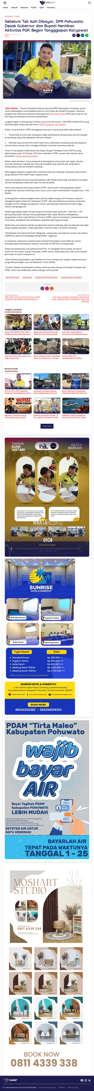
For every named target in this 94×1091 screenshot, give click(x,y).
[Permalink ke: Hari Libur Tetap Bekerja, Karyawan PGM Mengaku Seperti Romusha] (75, 322)
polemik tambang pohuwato (46, 277)
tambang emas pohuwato (71, 277)
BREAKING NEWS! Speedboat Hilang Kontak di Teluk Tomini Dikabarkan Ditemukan (74, 416)
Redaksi (62, 1087)
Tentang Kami (73, 1087)
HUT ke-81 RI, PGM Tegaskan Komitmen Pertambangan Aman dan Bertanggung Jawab (18, 392)
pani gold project (12, 277)
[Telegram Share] (82, 35)
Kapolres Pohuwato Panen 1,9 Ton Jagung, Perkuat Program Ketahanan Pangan (46, 416)
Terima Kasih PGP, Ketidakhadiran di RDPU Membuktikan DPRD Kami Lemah (75, 357)
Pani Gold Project (58, 113)
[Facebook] (42, 288)
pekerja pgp (27, 277)
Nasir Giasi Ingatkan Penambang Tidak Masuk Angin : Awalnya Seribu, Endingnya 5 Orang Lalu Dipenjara (70, 298)
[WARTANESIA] (47, 2)
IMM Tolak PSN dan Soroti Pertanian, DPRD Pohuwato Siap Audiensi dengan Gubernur (22, 297)
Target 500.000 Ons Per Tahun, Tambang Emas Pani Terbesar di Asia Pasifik (18, 333)
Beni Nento (60, 124)
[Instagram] (47, 288)
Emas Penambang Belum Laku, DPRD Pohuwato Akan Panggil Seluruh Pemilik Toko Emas (46, 333)
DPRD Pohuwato (46, 124)
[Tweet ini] (78, 35)
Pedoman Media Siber (47, 1087)
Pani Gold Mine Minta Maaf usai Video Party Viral (17, 357)
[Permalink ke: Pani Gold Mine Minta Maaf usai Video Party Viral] (18, 346)
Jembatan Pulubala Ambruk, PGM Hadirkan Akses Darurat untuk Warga (45, 392)
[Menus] (5, 3)
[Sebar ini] (74, 35)
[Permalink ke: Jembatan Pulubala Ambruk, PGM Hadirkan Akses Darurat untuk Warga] (47, 381)
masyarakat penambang (26, 156)
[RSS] (52, 288)
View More (47, 426)
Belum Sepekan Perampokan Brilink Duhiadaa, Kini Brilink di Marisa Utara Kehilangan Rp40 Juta (74, 392)
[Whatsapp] (87, 35)
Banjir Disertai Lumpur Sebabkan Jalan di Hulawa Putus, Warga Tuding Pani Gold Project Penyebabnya (47, 357)
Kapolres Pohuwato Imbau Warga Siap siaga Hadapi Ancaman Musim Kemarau (15, 416)
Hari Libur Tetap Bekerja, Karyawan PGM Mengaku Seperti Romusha (75, 333)
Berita (7, 36)
